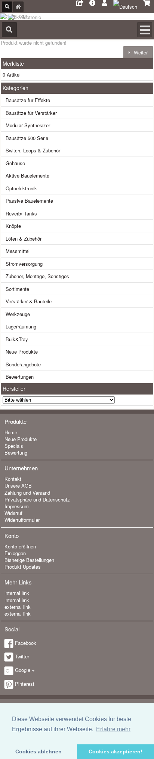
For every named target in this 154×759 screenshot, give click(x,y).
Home (10, 432)
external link (17, 606)
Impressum (16, 506)
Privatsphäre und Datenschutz (37, 499)
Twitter (22, 656)
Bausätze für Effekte (28, 100)
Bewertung (15, 452)
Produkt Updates (22, 566)
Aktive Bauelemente (27, 175)
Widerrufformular (22, 519)
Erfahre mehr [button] (113, 729)
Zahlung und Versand (27, 492)
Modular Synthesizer (28, 125)
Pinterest (24, 683)
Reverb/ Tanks (21, 213)
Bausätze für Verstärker (31, 112)
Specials (13, 445)
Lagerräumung (21, 326)
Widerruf (13, 513)
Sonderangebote (23, 364)
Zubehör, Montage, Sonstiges (37, 276)
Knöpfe (13, 225)
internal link (16, 592)
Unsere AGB (18, 485)
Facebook (25, 642)
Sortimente (17, 288)
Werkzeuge (18, 314)
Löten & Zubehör (23, 238)
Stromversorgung (24, 263)
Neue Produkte (22, 351)
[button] (138, 52)
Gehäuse (15, 163)
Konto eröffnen (20, 546)
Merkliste (13, 63)
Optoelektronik (21, 188)
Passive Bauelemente (29, 200)
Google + (25, 669)
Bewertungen (20, 376)
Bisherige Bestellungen (29, 559)
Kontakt (12, 478)
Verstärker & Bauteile (29, 301)
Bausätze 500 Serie (27, 138)
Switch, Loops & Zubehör (33, 150)
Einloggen (15, 553)
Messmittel (18, 251)
